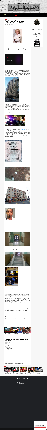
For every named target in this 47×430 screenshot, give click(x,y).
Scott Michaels (6, 24)
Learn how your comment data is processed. (18, 363)
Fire (39, 28)
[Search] (42, 13)
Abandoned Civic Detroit (31, 372)
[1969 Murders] (15, 369)
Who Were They (6, 372)
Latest (16, 370)
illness (33, 29)
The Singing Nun (38, 372)
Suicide (38, 35)
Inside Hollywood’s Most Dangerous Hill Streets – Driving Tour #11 (8, 334)
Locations (37, 30)
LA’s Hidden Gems (16, 333)
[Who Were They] (8, 369)
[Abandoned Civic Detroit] (31, 369)
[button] (45, 421)
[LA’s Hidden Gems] (17, 330)
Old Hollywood (35, 34)
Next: (28, 322)
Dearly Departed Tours (23, 129)
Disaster (37, 28)
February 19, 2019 (10, 24)
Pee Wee (34, 35)
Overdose (39, 34)
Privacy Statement (41, 428)
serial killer (36, 35)
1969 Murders (14, 372)
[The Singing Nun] (39, 369)
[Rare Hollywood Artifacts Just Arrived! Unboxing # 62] (26, 330)
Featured (15, 370)
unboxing (40, 35)
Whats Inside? (22, 372)
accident (33, 28)
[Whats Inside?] (23, 369)
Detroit (35, 28)
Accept (40, 427)
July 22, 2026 (25, 373)
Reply (8, 345)
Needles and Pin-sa (15, 317)
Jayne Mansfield (40, 29)
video (37, 36)
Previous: (6, 322)
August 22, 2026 (17, 373)
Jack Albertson (6, 317)
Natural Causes (38, 33)
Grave (41, 28)
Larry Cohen (15, 51)
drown (38, 28)
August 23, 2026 (9, 373)
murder (34, 33)
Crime (13, 370)
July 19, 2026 (33, 373)
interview (36, 29)
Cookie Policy (38, 428)
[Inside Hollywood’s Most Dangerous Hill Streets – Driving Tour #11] (8, 330)
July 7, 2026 (40, 373)
